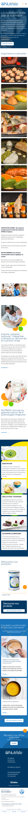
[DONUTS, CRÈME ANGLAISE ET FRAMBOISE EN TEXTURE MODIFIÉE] (14, 70)
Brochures (12, 762)
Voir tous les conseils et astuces (14, 720)
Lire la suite (4, 432)
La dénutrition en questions (10, 701)
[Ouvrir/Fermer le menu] (26, 4)
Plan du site (12, 776)
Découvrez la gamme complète (14, 610)
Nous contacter (13, 774)
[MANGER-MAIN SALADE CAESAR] (14, 124)
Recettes (11, 760)
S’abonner (14, 743)
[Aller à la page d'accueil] (10, 3)
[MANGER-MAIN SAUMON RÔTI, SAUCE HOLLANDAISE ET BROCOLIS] (14, 178)
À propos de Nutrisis (14, 772)
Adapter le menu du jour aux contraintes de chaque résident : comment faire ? (12, 661)
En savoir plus (4, 367)
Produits (11, 758)
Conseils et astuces (14, 767)
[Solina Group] (14, 782)
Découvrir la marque (7, 43)
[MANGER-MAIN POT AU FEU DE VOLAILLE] (14, 205)
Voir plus (4, 674)
